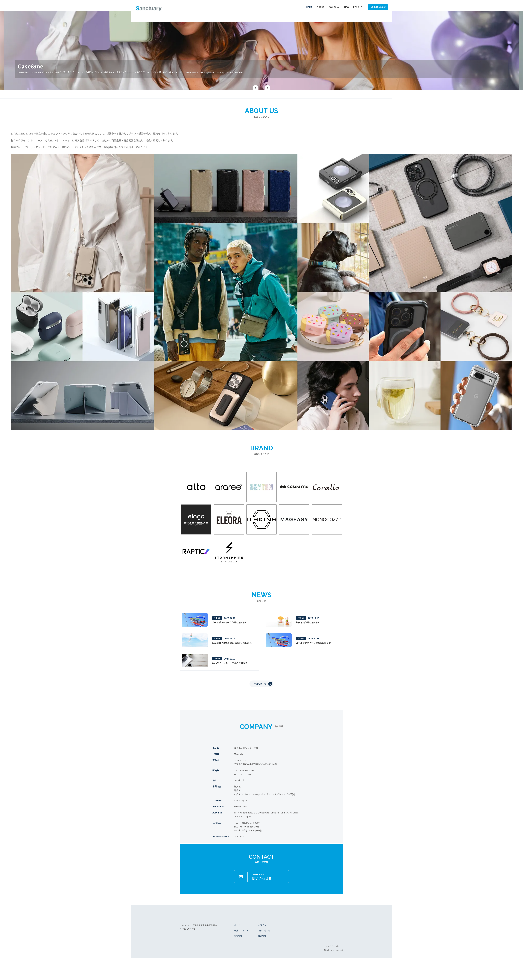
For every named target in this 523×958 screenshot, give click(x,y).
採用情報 (262, 935)
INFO (346, 7)
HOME (309, 7)
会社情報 (238, 935)
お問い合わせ (264, 930)
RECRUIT (358, 7)
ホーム (237, 925)
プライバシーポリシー (334, 946)
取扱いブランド (241, 930)
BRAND (321, 7)
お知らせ (262, 925)
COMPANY (334, 7)
